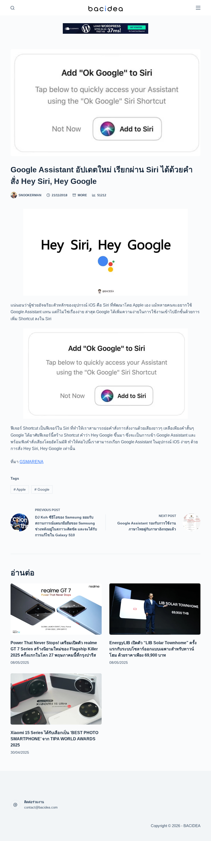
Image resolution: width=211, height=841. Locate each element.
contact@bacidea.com (41, 807)
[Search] (12, 8)
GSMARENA (31, 462)
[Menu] (198, 7)
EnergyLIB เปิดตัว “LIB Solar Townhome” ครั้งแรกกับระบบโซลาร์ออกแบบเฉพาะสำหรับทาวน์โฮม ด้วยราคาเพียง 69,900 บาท (153, 649)
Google (41, 489)
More (82, 195)
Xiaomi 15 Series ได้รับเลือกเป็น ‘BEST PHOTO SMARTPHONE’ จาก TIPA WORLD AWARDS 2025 (54, 738)
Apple (20, 489)
